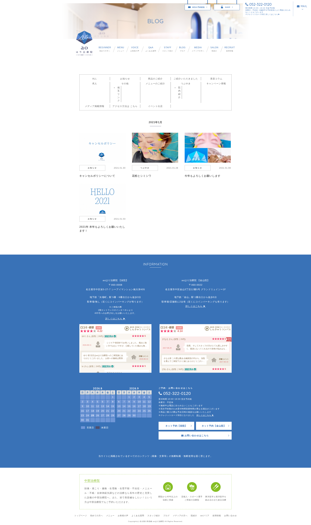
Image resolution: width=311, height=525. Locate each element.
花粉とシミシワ (141, 175)
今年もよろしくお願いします (202, 175)
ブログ (182, 49)
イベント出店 (155, 106)
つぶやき (186, 83)
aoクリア (204, 515)
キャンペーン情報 (216, 83)
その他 (125, 83)
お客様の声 (134, 49)
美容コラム (216, 78)
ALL (94, 78)
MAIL (303, 6)
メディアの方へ (198, 49)
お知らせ (125, 78)
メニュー (120, 49)
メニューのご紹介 (155, 83)
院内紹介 (179, 92)
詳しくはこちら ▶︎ (115, 318)
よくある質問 (150, 49)
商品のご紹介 (155, 78)
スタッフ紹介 (167, 49)
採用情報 (230, 49)
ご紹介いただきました (186, 78)
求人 (94, 83)
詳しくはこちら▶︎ (273, 14)
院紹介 (214, 49)
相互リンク (118, 94)
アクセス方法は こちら (125, 106)
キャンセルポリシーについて (97, 175)
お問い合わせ (230, 515)
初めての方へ (105, 49)
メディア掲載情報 (94, 106)
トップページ (80, 515)
